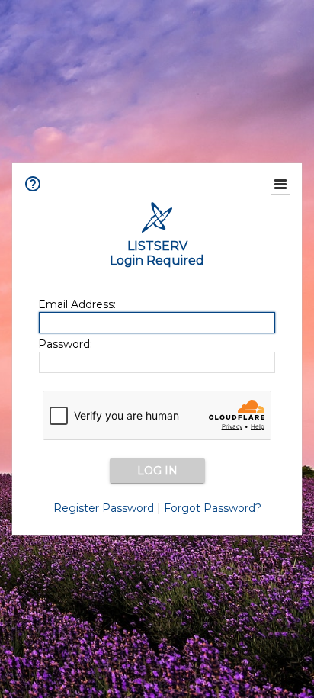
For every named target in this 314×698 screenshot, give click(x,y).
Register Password (103, 508)
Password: (65, 344)
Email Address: (77, 304)
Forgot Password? (212, 508)
